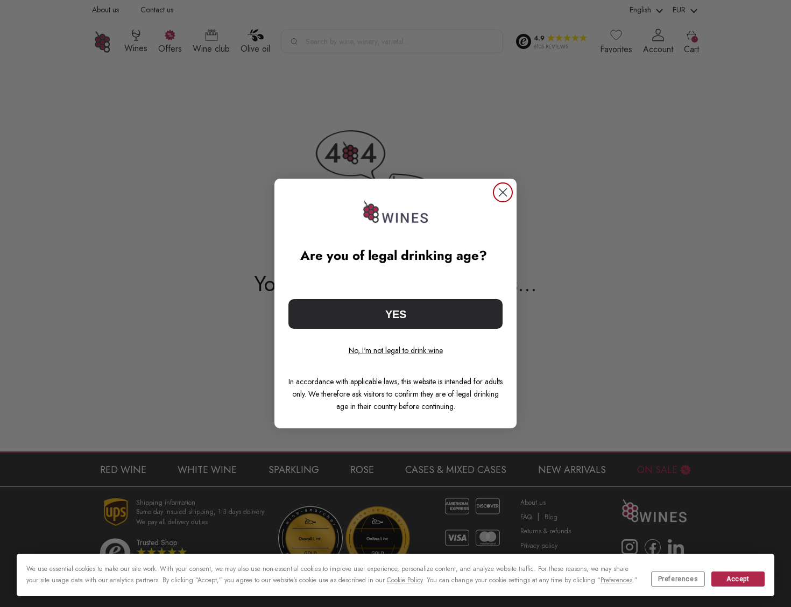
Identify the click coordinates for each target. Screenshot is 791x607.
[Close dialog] (502, 192)
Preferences (678, 579)
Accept (738, 579)
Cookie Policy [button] (404, 580)
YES (395, 314)
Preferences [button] (616, 580)
